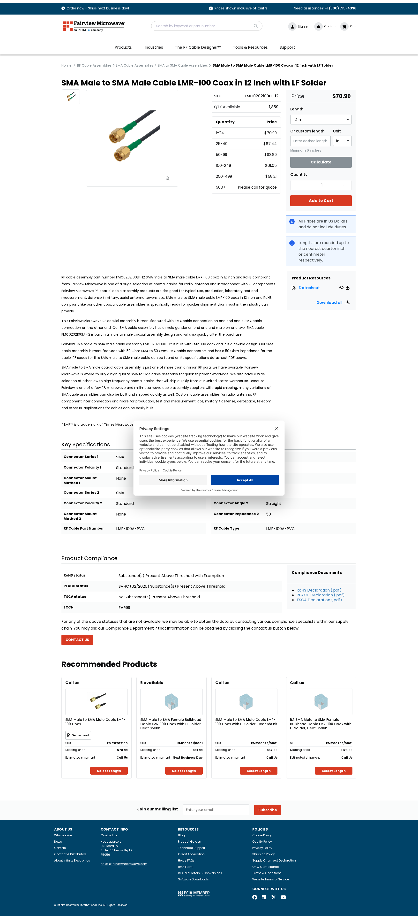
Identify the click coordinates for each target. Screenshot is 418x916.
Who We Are (63, 835)
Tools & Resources (250, 47)
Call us (72, 682)
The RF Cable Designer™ (198, 47)
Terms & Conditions (267, 873)
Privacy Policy (262, 848)
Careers (60, 848)
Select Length (109, 771)
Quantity (298, 174)
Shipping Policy (263, 854)
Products (123, 47)
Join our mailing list (157, 809)
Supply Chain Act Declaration (274, 860)
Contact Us (109, 835)
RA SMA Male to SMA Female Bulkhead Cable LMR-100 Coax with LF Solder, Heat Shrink (320, 724)
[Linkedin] (264, 898)
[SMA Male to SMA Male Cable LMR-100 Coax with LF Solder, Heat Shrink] (246, 694)
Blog (181, 835)
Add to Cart (321, 200)
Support (287, 47)
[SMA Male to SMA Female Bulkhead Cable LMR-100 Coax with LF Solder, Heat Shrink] (171, 694)
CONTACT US (77, 639)
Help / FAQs (186, 860)
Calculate (321, 162)
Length (297, 109)
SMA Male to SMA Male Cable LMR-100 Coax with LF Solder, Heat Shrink (246, 722)
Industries (154, 47)
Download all (329, 302)
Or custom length (307, 131)
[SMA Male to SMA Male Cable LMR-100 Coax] (96, 694)
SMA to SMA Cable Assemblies (182, 65)
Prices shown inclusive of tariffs (241, 9)
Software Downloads (193, 879)
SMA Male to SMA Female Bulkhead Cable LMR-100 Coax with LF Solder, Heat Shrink (171, 724)
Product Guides (189, 841)
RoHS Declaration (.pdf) (319, 590)
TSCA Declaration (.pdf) (319, 600)
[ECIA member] (193, 894)
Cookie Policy (262, 835)
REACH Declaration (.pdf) (321, 595)
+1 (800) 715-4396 (340, 8)
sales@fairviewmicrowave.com (124, 864)
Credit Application (191, 854)
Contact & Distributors (70, 854)
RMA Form (185, 867)
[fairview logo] (94, 26)
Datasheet (309, 288)
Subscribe (267, 810)
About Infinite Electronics (72, 860)
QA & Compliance (265, 867)
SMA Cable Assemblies (134, 65)
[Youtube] (283, 898)
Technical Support (191, 848)
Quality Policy (262, 841)
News (58, 841)
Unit (337, 131)
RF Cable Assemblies (94, 65)
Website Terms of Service (270, 879)
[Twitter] (273, 898)
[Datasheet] (342, 288)
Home (66, 65)
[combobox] (206, 26)
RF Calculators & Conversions (200, 873)
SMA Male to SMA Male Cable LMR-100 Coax (95, 722)
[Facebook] (254, 898)
